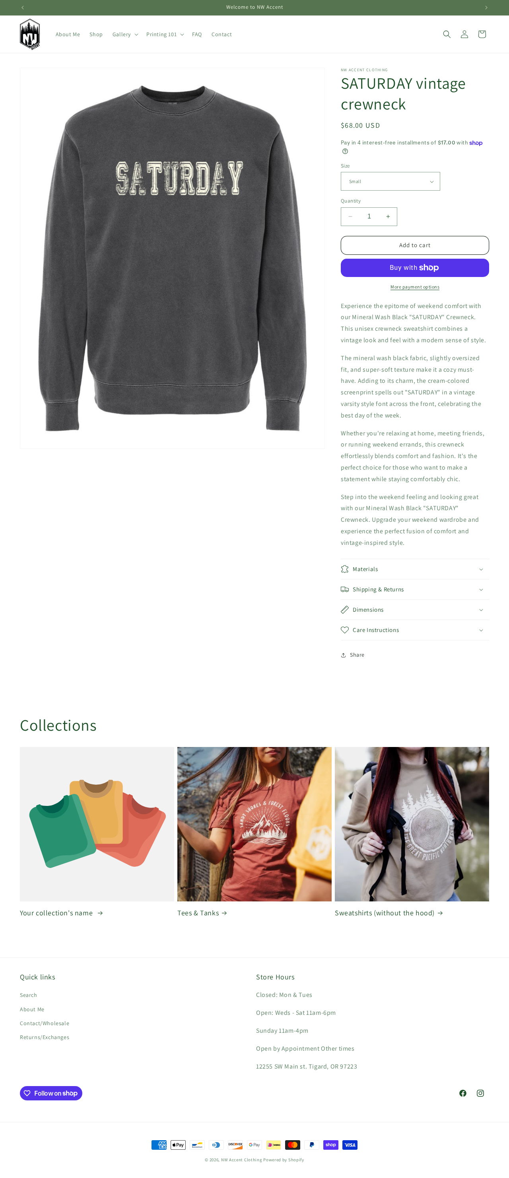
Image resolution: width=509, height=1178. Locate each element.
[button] (125, 34)
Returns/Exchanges (44, 1037)
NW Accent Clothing (241, 1159)
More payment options (414, 287)
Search (28, 995)
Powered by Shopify (283, 1159)
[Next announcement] (486, 7)
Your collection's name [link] (57, 912)
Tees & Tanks (198, 912)
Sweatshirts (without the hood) (385, 912)
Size (345, 165)
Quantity (351, 200)
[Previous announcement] (22, 7)
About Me (32, 1009)
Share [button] (357, 654)
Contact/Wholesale (44, 1023)
